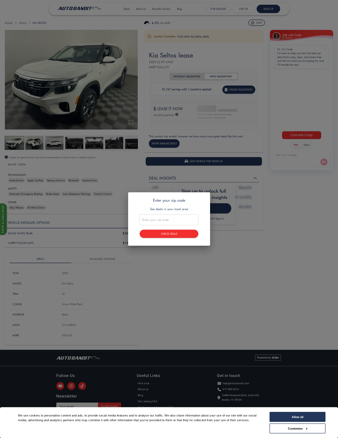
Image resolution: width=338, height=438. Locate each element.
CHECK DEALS (169, 233)
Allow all (297, 417)
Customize (295, 428)
